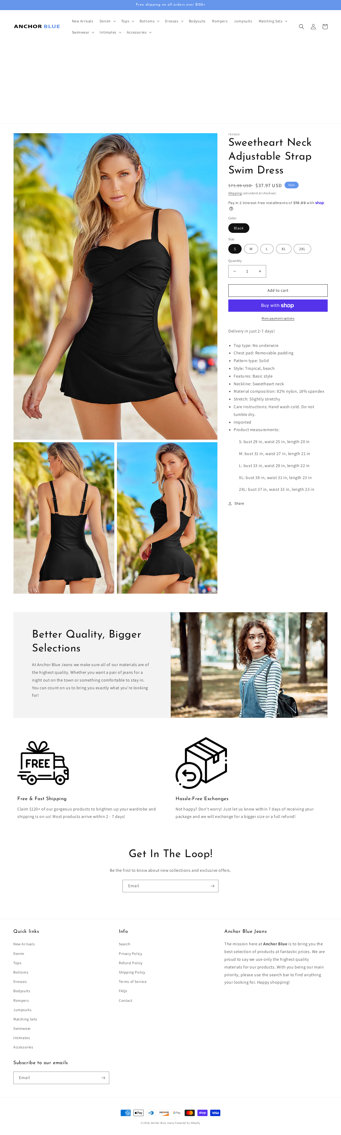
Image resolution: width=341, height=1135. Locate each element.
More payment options (278, 318)
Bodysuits (21, 990)
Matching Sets (25, 1019)
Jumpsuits (22, 1009)
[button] (107, 21)
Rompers (21, 1000)
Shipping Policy (132, 972)
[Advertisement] (170, 83)
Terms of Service (133, 981)
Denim (19, 953)
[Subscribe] (212, 886)
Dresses (20, 981)
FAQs (123, 990)
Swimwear (22, 1028)
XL (284, 248)
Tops (17, 962)
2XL (302, 248)
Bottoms (20, 972)
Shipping (235, 193)
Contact (125, 1000)
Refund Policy (131, 962)
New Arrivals (24, 944)
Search (125, 944)
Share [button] (239, 503)
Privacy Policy (130, 953)
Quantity (235, 260)
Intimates (21, 1037)
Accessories (23, 1047)
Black (239, 228)
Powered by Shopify (187, 1123)
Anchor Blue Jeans (162, 1123)
